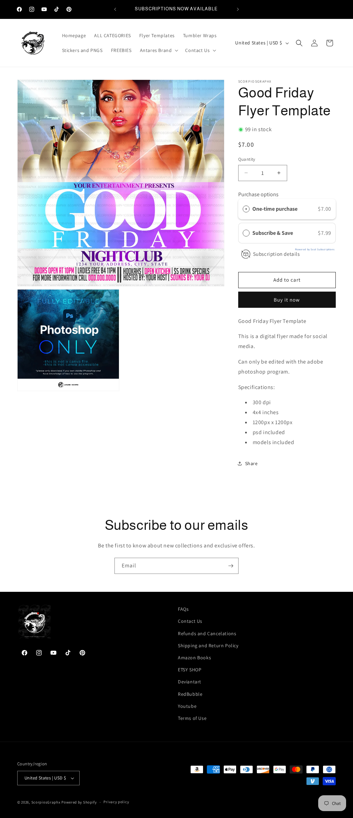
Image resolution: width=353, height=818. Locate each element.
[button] (158, 50)
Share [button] (251, 463)
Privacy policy (116, 801)
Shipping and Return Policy (208, 645)
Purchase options (258, 194)
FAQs (183, 609)
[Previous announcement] (115, 9)
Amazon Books (194, 657)
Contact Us (190, 621)
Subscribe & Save (273, 233)
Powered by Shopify (79, 802)
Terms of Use (192, 718)
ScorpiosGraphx (46, 802)
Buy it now (287, 299)
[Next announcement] (237, 9)
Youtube (187, 706)
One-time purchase (274, 208)
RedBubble (190, 694)
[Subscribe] (230, 566)
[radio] (246, 208)
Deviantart (189, 682)
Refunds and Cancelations (207, 633)
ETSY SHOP (189, 670)
